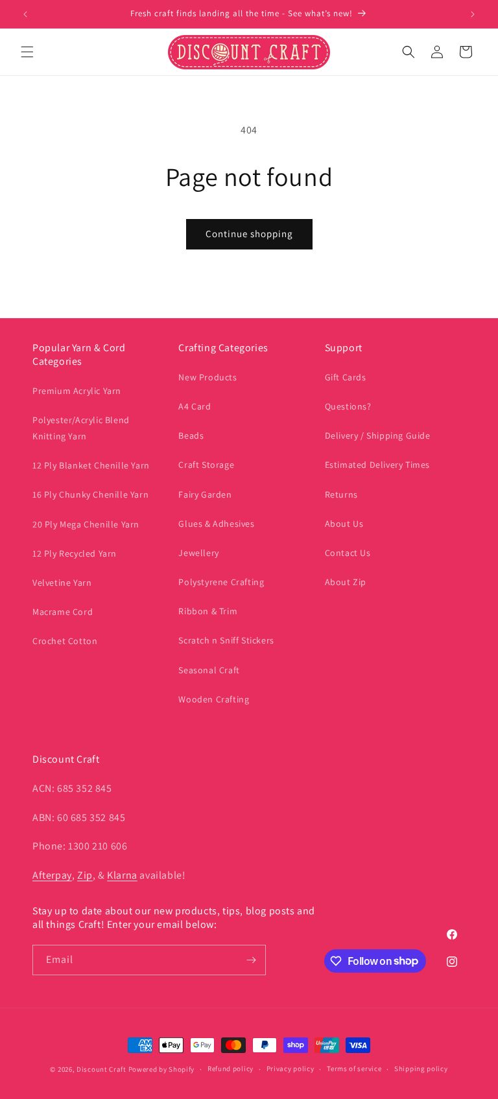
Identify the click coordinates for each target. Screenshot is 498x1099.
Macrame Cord (62, 612)
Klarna (122, 875)
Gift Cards (345, 377)
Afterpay (52, 875)
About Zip (345, 582)
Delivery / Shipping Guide (378, 435)
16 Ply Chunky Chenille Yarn (90, 494)
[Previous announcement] (25, 14)
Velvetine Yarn (61, 582)
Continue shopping (249, 233)
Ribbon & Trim (207, 611)
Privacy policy (290, 1068)
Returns (341, 494)
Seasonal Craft (208, 670)
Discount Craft (101, 1069)
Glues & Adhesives (216, 523)
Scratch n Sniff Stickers (226, 640)
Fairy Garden (204, 494)
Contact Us (348, 553)
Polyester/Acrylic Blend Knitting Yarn (81, 428)
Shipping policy (421, 1068)
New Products (207, 377)
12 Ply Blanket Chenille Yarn (91, 465)
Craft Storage (206, 464)
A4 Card (194, 406)
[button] (27, 52)
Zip (85, 875)
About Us (344, 523)
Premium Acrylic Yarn (76, 391)
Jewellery (198, 553)
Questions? (348, 406)
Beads (191, 435)
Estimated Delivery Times (377, 464)
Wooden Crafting (213, 699)
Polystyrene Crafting (221, 582)
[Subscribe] (251, 960)
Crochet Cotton (64, 641)
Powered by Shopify (161, 1069)
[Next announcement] (472, 14)
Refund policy (231, 1068)
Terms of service (354, 1068)
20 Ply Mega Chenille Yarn (85, 524)
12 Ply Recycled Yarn (74, 553)
